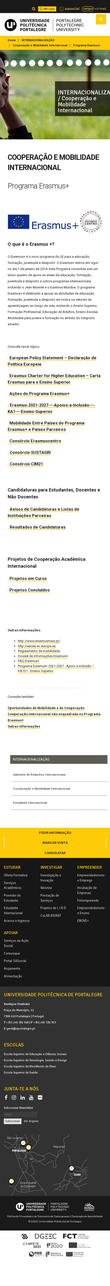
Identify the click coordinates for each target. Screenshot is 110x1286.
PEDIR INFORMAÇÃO (55, 833)
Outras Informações (24, 726)
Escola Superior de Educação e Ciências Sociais (35, 1054)
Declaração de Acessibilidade (87, 1216)
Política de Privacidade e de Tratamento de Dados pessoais (38, 1216)
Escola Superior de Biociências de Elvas (30, 1066)
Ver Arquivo (31, 1121)
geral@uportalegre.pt (20, 1028)
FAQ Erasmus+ (28, 661)
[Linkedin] (24, 1098)
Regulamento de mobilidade (39, 651)
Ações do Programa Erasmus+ (39, 393)
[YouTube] (32, 1098)
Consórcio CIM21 (26, 464)
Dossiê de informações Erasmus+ (43, 656)
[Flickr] (40, 1098)
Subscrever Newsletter (18, 1108)
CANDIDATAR (55, 853)
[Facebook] (7, 1098)
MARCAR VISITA (55, 843)
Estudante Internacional (30, 802)
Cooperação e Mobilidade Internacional (40, 45)
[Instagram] (15, 1098)
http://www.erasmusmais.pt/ (39, 641)
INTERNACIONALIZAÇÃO (38, 40)
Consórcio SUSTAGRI (30, 452)
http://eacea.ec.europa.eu (37, 646)
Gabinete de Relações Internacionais (39, 774)
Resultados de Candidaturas (37, 527)
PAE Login (49, 8)
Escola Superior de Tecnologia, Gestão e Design (35, 1060)
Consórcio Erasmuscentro (35, 441)
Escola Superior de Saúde (21, 1072)
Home (12, 40)
